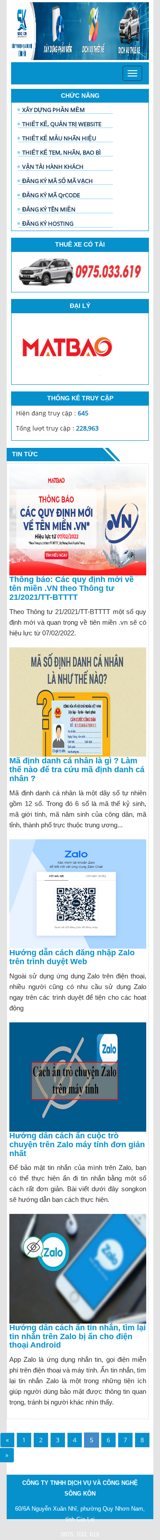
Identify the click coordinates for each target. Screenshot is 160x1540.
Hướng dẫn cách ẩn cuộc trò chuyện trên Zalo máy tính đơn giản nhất (77, 1144)
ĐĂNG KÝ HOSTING (47, 223)
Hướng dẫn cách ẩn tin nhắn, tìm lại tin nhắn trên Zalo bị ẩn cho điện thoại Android (77, 1336)
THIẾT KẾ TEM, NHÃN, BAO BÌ (61, 152)
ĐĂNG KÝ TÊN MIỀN (49, 209)
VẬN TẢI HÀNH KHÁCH (53, 167)
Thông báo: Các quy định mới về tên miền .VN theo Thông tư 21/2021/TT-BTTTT (71, 588)
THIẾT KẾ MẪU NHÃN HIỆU (59, 138)
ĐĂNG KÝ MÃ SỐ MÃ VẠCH (57, 181)
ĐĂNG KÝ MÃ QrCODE (51, 195)
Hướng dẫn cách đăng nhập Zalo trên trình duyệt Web (72, 957)
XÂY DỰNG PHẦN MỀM (53, 110)
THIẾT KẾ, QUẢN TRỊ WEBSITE (61, 124)
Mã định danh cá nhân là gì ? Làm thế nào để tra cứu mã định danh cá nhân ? (76, 769)
